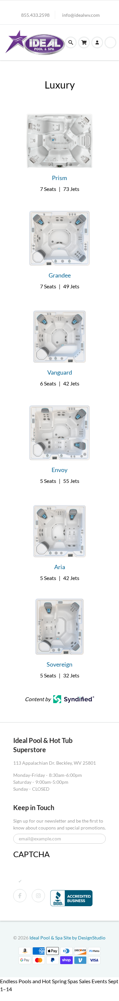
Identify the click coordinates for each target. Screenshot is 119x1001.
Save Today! (13, 997)
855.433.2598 (35, 15)
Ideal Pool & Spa (46, 937)
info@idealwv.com (81, 15)
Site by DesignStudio (84, 937)
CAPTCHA (31, 854)
